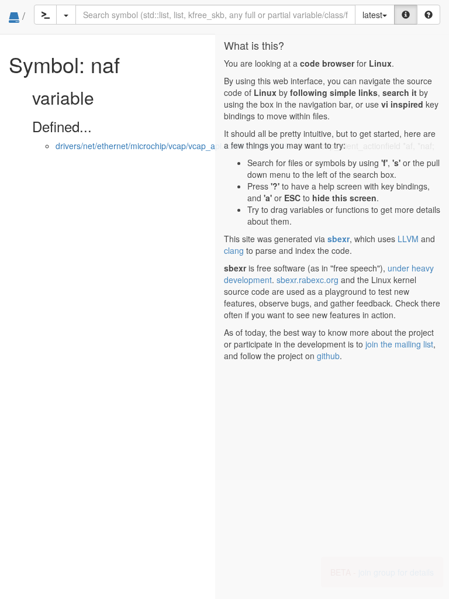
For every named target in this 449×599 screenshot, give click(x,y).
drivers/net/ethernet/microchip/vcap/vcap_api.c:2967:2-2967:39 (172, 146)
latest (372, 14)
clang (234, 250)
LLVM (408, 239)
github (328, 356)
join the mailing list (399, 344)
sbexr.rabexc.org (308, 279)
